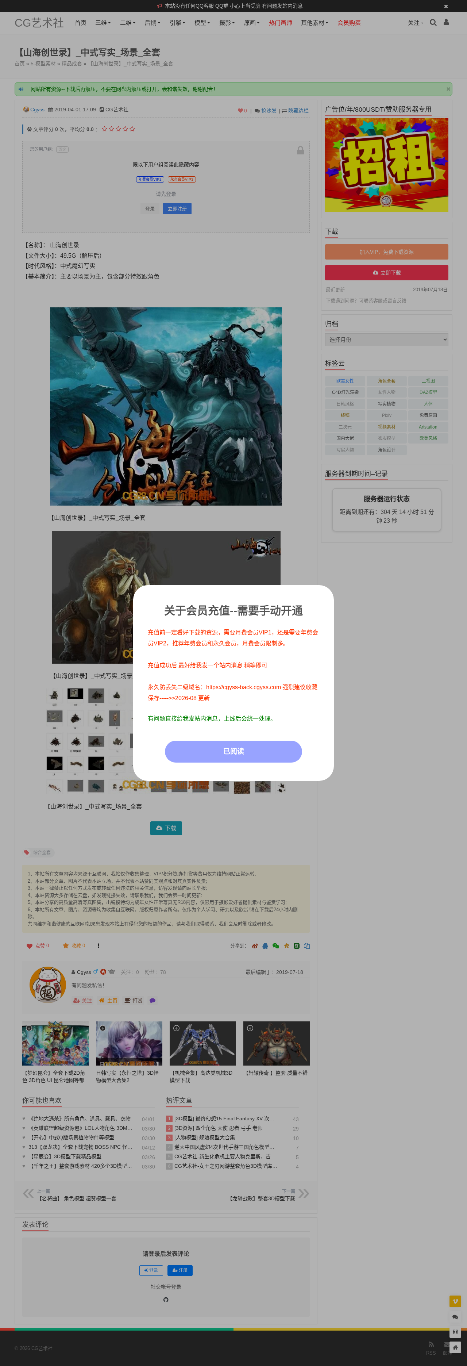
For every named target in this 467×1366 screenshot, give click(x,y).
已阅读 (233, 751)
